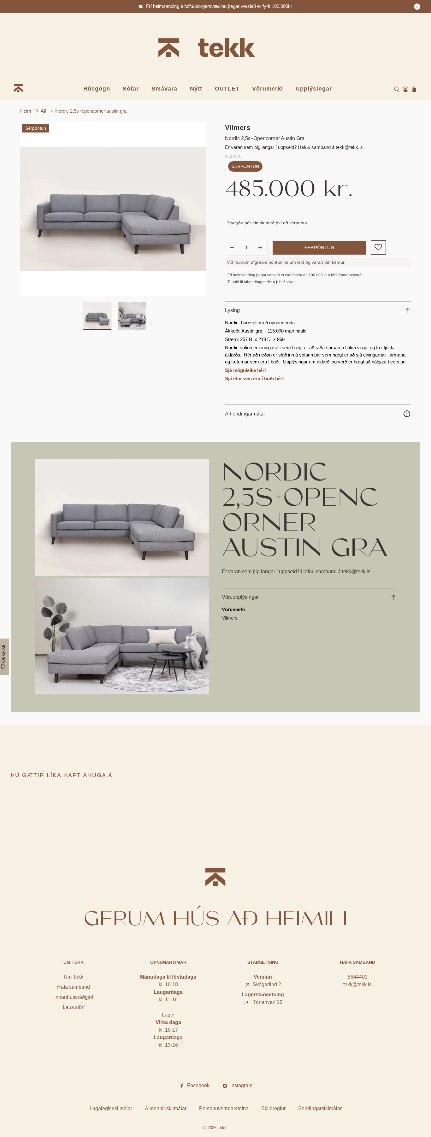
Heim (25, 111)
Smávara (164, 88)
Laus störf (74, 1007)
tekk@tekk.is (357, 984)
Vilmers (237, 128)
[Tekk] (215, 48)
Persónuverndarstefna (224, 1108)
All (43, 111)
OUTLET (227, 88)
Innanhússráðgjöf (73, 997)
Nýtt (196, 88)
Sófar (131, 88)
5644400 (358, 977)
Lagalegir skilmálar (111, 1108)
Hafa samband (73, 987)
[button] (378, 247)
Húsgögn (96, 88)
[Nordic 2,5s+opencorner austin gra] (113, 209)
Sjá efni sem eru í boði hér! (254, 378)
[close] (417, 6)
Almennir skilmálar (165, 1108)
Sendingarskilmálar (320, 1108)
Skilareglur (273, 1108)
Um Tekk (73, 977)
